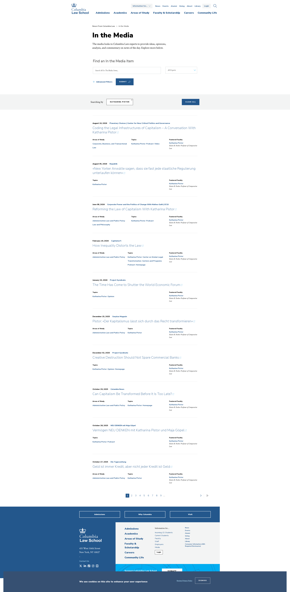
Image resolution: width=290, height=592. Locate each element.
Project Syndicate (118, 280)
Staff (157, 541)
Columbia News (117, 389)
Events (166, 6)
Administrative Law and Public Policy (109, 221)
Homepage (140, 265)
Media (157, 547)
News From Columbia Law (103, 26)
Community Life (134, 557)
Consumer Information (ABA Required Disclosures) (195, 545)
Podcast (150, 144)
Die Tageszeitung (118, 462)
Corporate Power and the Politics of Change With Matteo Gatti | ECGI (138, 204)
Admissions (132, 528)
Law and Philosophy (101, 224)
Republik (113, 164)
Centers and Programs (152, 261)
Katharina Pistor (119, 102)
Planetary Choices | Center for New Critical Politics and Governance (140, 123)
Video (157, 144)
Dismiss (203, 581)
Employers (159, 544)
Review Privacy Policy (184, 581)
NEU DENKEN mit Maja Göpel (123, 425)
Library (198, 6)
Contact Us (84, 561)
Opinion (111, 296)
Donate (172, 571)
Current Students (162, 535)
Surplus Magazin (119, 316)
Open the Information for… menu (141, 6)
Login (206, 6)
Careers (129, 552)
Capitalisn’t (116, 241)
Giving (182, 6)
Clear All (190, 102)
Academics (131, 533)
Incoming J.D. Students (164, 532)
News (157, 6)
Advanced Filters (104, 82)
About (189, 6)
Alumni (174, 6)
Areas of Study (134, 538)
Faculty (158, 538)
